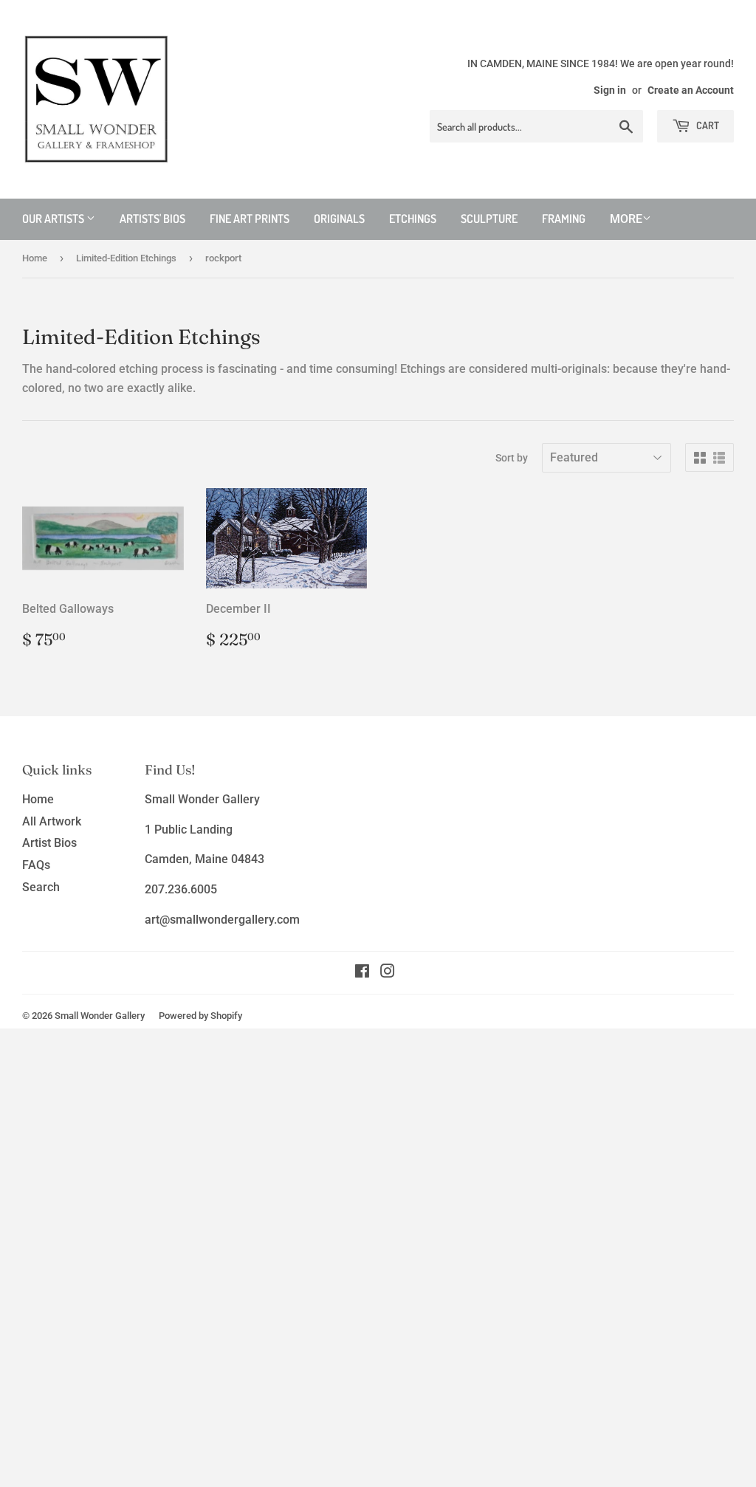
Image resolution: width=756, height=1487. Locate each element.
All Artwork (51, 821)
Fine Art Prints (249, 218)
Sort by (511, 458)
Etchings (412, 218)
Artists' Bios (152, 218)
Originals (339, 218)
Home (34, 258)
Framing (563, 218)
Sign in (610, 90)
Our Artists (54, 218)
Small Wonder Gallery (100, 1015)
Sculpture (489, 218)
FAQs (36, 865)
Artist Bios (49, 843)
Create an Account (690, 90)
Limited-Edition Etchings (126, 258)
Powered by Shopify (200, 1015)
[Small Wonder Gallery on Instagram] (387, 973)
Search (41, 887)
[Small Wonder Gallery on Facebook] (362, 973)
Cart (706, 125)
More (626, 219)
